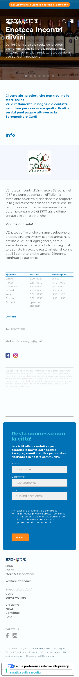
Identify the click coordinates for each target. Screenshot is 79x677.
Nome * (16, 463)
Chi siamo (12, 604)
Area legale (59, 648)
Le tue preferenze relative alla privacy (41, 666)
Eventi (10, 570)
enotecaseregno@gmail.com (30, 341)
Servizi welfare (16, 597)
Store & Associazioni (20, 574)
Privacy (33, 652)
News (10, 608)
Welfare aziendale (19, 581)
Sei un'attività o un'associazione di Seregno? (39, 4)
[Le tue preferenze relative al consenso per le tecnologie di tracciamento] (6, 670)
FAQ (9, 617)
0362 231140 (18, 328)
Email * (15, 489)
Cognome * (18, 476)
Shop (9, 566)
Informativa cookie (50, 652)
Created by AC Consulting (40, 655)
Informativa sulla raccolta (23, 672)
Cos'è (9, 593)
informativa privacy (29, 513)
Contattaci (13, 612)
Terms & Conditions (16, 652)
